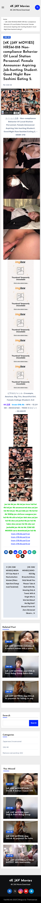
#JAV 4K (8, 85)
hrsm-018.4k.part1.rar (20, 534)
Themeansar (32, 900)
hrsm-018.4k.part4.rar (20, 544)
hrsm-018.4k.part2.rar (20, 537)
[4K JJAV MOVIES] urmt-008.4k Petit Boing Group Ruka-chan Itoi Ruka (20, 673)
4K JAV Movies (20, 6)
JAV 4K (7, 37)
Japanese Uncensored (12, 741)
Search (6, 716)
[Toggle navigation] (3, 7)
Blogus (21, 900)
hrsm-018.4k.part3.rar (20, 540)
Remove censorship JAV (13, 753)
